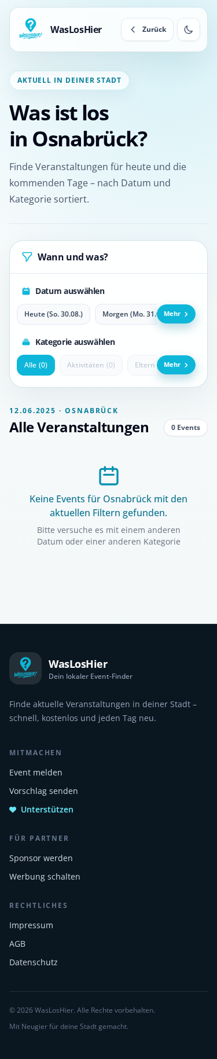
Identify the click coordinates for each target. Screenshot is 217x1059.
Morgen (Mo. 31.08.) (135, 314)
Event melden (35, 772)
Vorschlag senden (43, 790)
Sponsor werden (41, 857)
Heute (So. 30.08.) (53, 314)
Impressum (31, 925)
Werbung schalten (44, 876)
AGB (17, 943)
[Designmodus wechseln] (188, 29)
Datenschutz (33, 962)
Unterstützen (47, 809)
